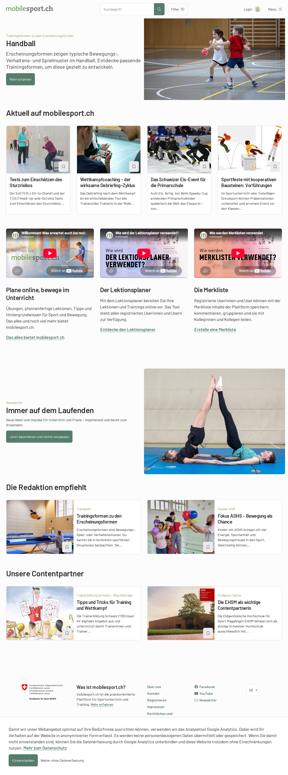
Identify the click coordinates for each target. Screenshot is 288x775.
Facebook (207, 687)
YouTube (206, 693)
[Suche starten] (159, 9)
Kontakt (153, 693)
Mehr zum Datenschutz (45, 747)
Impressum (155, 707)
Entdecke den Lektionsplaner (128, 329)
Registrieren (157, 700)
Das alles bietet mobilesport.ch (35, 337)
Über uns (154, 687)
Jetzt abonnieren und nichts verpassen (39, 436)
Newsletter (208, 700)
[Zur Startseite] (29, 9)
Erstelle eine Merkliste (215, 329)
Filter (175, 9)
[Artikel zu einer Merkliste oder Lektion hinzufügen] (63, 166)
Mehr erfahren (20, 79)
